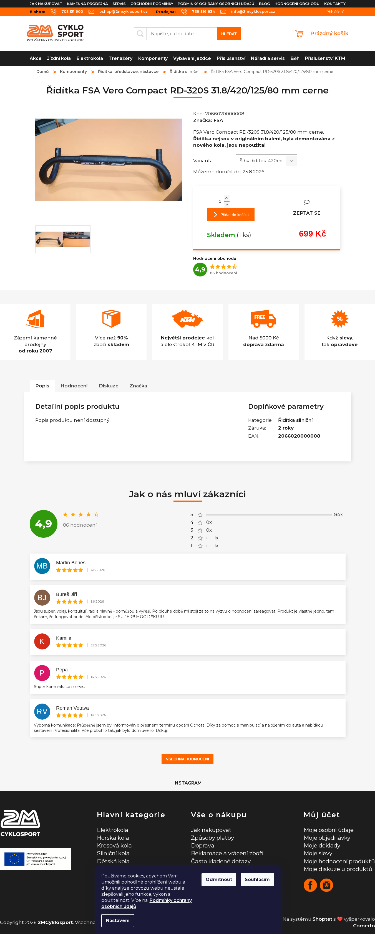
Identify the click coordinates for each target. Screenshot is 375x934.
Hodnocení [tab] (74, 386)
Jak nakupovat (46, 3)
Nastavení (118, 920)
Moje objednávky (327, 837)
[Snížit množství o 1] (227, 204)
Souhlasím (257, 879)
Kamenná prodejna (87, 3)
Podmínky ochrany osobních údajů (216, 3)
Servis (119, 3)
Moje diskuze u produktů (338, 869)
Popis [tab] (42, 386)
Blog (264, 3)
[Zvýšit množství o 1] (227, 198)
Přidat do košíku (234, 214)
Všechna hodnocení (187, 759)
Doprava (202, 845)
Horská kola (113, 837)
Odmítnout (219, 879)
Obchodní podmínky (151, 3)
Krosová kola (114, 845)
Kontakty (335, 3)
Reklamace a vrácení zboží (227, 853)
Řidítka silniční (295, 420)
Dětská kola (113, 861)
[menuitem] (36, 58)
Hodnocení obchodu (297, 3)
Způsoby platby (212, 837)
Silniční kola (113, 853)
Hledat (229, 34)
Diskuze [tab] (109, 386)
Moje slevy (318, 853)
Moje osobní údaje (329, 829)
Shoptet (322, 919)
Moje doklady (322, 845)
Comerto (364, 925)
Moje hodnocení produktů (339, 861)
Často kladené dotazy (221, 861)
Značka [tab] (138, 386)
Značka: (208, 120)
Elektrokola (112, 829)
